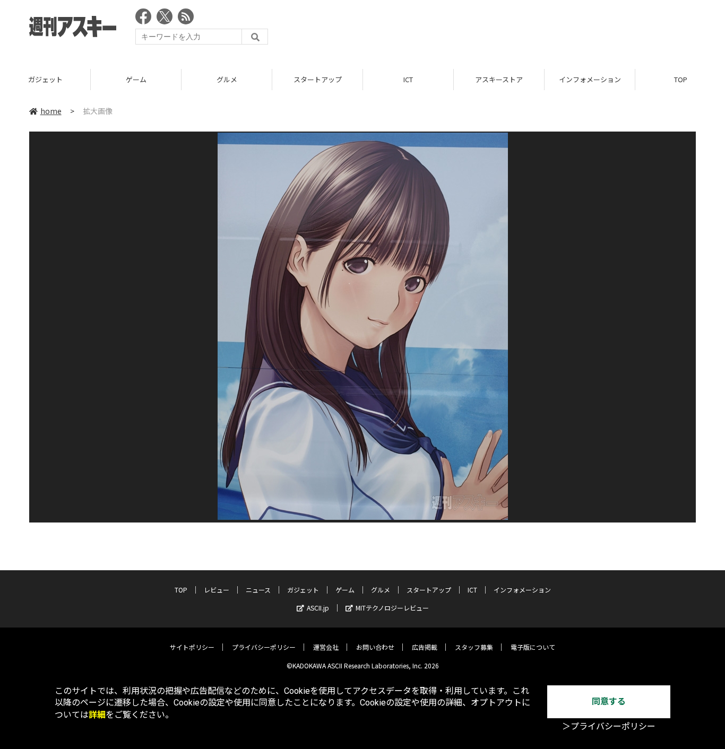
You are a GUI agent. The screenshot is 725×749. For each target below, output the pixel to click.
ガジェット (45, 79)
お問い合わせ (375, 646)
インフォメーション (590, 79)
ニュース (258, 589)
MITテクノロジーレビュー (392, 607)
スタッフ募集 (474, 646)
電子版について (533, 646)
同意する (609, 701)
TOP (181, 589)
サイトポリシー (192, 646)
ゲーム (136, 79)
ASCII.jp (318, 607)
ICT (408, 79)
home (51, 111)
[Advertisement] (502, 29)
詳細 (97, 715)
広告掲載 (424, 646)
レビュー (216, 589)
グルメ (227, 79)
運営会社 (326, 646)
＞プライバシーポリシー (608, 726)
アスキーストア (499, 79)
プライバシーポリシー (264, 646)
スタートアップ (318, 79)
